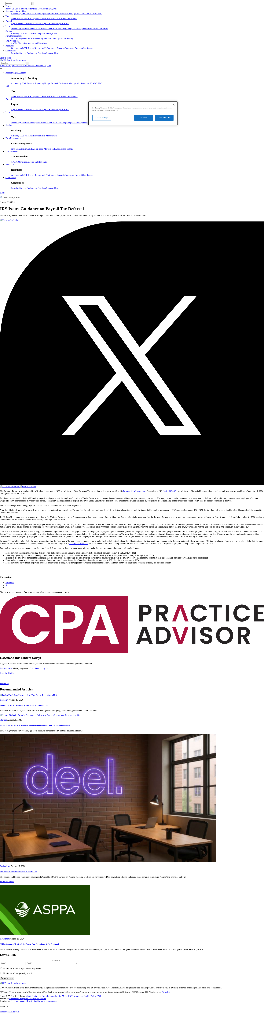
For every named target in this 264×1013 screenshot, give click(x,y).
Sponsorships (52, 53)
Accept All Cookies (164, 117)
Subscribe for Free (29, 9)
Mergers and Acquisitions (55, 38)
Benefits (21, 23)
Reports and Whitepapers (46, 48)
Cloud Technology (59, 28)
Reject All (143, 117)
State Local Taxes (59, 18)
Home (8, 6)
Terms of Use (77, 996)
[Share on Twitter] (132, 484)
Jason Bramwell (7, 881)
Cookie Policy (90, 996)
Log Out (52, 9)
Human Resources (33, 23)
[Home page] (13, 60)
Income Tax (22, 18)
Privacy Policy (166, 992)
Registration (32, 53)
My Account (43, 9)
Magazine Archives (28, 998)
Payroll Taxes (63, 23)
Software (104, 28)
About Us (10, 9)
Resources (10, 46)
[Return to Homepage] (13, 983)
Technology (16, 28)
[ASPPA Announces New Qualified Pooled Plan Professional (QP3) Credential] (45, 934)
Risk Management (49, 33)
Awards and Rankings (37, 43)
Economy (4, 700)
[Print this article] (28, 486)
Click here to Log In (39, 668)
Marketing (39, 38)
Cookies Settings (102, 117)
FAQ (99, 996)
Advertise (57, 996)
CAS (22, 33)
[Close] (174, 105)
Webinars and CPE (19, 48)
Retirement (4, 939)
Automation (45, 28)
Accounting (16, 13)
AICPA (30, 38)
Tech (8, 26)
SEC (100, 13)
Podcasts (61, 48)
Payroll (9, 21)
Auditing (71, 13)
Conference (11, 51)
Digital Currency (75, 28)
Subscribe (4, 683)
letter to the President (78, 543)
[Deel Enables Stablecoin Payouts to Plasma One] (108, 861)
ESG (24, 13)
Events (31, 48)
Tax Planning (72, 18)
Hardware (87, 28)
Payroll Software (49, 23)
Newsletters (14, 998)
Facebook (4, 1012)
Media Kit (66, 996)
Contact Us (36, 996)
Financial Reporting (35, 13)
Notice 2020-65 (169, 491)
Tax (7, 16)
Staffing (70, 38)
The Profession (12, 41)
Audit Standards (82, 13)
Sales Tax (46, 18)
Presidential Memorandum (134, 491)
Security (96, 28)
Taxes (14, 18)
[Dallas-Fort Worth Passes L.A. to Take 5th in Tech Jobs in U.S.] (28, 695)
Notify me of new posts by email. (17, 973)
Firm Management (13, 36)
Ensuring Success (19, 53)
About (28, 996)
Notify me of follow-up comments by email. (22, 968)
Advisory (10, 31)
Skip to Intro (5, 58)
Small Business (60, 13)
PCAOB (94, 13)
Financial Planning (33, 33)
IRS (29, 18)
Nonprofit (48, 13)
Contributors (87, 48)
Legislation (36, 18)
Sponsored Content (73, 48)
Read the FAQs (6, 673)
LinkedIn (15, 1012)
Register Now (6, 668)
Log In (18, 9)
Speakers (42, 53)
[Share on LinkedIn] (9, 220)
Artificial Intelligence (31, 28)
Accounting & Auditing (16, 11)
